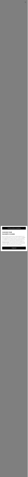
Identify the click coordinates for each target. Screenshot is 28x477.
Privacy (24, 237)
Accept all (14, 248)
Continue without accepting (14, 228)
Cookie (5, 238)
